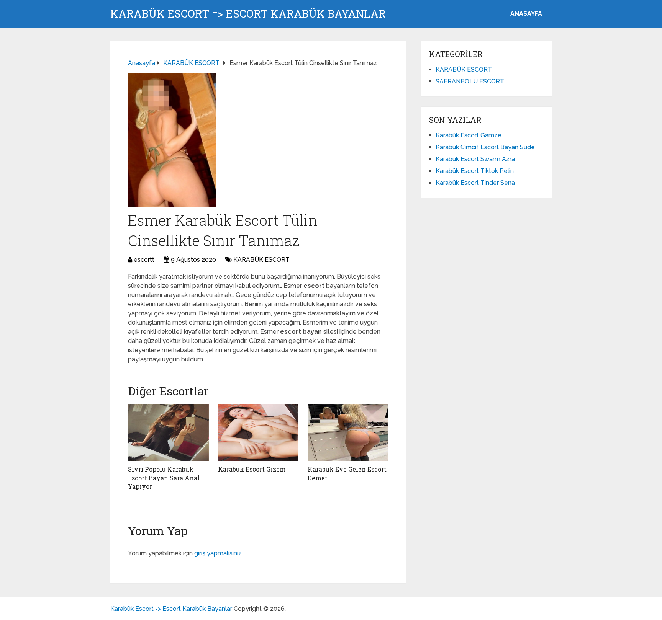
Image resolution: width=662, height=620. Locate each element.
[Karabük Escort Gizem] (258, 432)
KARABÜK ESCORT (261, 259)
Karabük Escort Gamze (468, 135)
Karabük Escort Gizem (252, 469)
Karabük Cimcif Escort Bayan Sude (485, 147)
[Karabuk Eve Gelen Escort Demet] (348, 432)
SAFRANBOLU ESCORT (470, 81)
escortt (144, 259)
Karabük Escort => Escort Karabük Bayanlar (248, 13)
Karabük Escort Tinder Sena (475, 182)
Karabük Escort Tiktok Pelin (475, 171)
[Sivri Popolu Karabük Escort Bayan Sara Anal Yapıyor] (168, 432)
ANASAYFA (526, 13)
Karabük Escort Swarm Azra (475, 159)
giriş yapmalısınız (218, 553)
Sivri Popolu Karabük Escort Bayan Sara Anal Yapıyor (164, 477)
